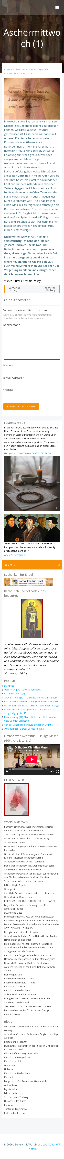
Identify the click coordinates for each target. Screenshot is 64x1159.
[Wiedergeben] (6, 771)
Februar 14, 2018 (23, 73)
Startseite (9, 685)
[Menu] (57, 7)
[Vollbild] (57, 771)
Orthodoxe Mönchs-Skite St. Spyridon (24, 861)
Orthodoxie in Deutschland (18, 897)
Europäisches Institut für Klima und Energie (27, 1010)
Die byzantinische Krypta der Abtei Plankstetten (29, 916)
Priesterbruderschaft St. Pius (19, 978)
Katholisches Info (13, 1061)
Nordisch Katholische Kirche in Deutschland (27, 963)
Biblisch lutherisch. (13, 1093)
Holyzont (9, 1069)
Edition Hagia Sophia (15, 885)
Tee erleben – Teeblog (16, 1097)
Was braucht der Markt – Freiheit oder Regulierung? (31, 705)
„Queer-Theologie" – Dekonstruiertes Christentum (30, 697)
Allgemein (9, 69)
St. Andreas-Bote (13, 912)
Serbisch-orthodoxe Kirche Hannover (23, 881)
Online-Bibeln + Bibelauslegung (20, 994)
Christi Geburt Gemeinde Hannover (22, 869)
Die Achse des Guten (15, 1100)
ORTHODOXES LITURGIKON (19, 928)
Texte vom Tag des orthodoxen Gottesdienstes (29, 834)
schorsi (8, 73)
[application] (32, 759)
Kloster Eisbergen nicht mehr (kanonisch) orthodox (31, 701)
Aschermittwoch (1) (14, 693)
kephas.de (9, 1065)
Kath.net (8, 1077)
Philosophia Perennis (15, 1113)
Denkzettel (22, 69)
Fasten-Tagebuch (38, 69)
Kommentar (11, 325)
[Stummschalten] (52, 771)
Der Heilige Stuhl (13, 974)
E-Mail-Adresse (13, 377)
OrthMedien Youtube (15, 842)
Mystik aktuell (11, 1089)
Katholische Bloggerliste (17, 1057)
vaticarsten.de (11, 1085)
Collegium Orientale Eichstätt (19, 951)
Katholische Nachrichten (17, 990)
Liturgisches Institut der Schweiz (21, 932)
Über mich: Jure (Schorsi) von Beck (22, 689)
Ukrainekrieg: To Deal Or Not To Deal (24, 728)
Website (8, 389)
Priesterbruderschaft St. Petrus (20, 982)
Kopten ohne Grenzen (15, 1041)
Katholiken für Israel (14, 986)
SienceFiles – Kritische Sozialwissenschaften (27, 1006)
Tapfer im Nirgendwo (15, 1108)
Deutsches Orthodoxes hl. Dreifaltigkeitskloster (29, 865)
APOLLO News (12, 1014)
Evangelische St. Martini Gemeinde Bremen (27, 998)
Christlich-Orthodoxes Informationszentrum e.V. (29, 893)
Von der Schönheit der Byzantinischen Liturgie (28, 724)
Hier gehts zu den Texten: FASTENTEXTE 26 (27, 453)
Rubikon (8, 1105)
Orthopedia (10, 889)
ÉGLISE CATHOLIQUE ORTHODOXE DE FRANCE (29, 901)
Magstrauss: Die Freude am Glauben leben (26, 1081)
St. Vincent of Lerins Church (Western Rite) (26, 838)
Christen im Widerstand (16, 1002)
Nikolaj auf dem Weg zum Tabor (21, 1053)
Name (8, 365)
